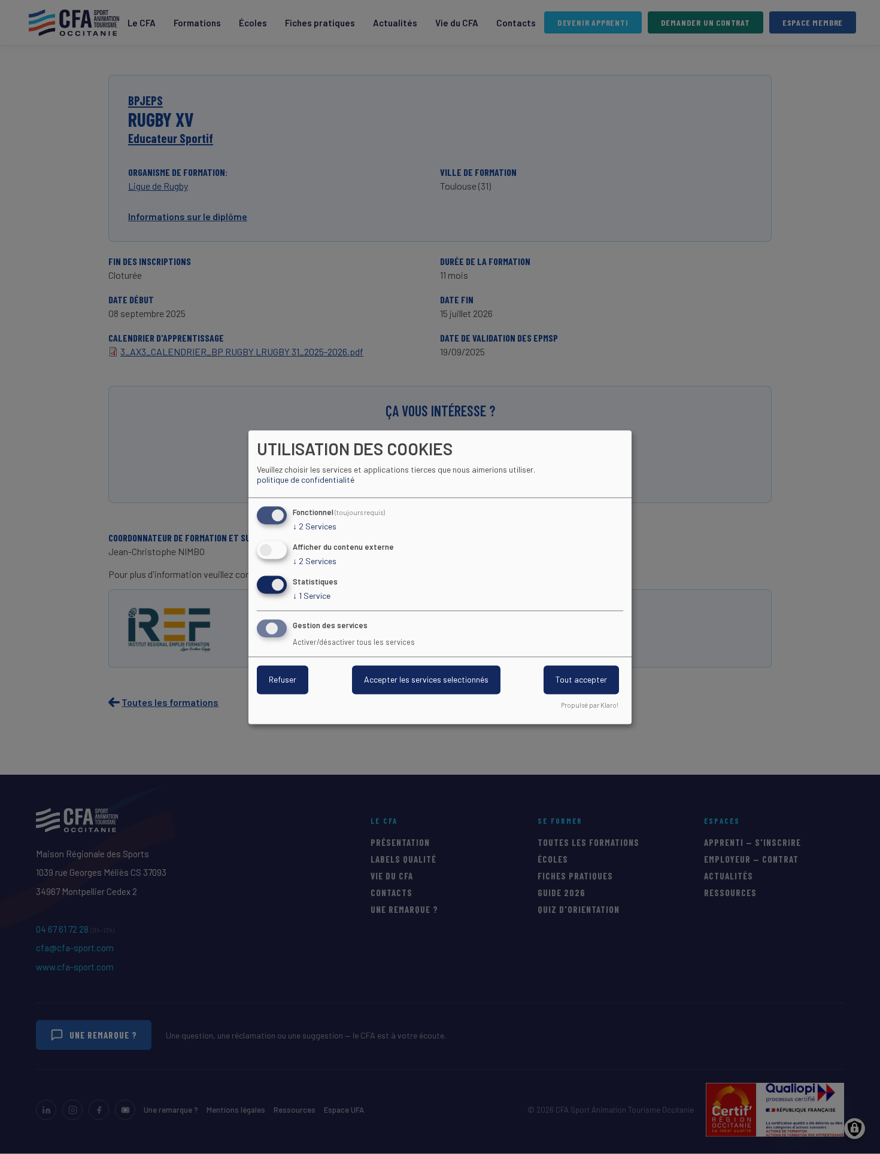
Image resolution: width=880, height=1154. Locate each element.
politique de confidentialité (305, 480)
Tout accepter (581, 679)
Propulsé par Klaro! (589, 705)
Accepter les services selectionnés (426, 679)
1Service (311, 595)
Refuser (282, 679)
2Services (314, 527)
